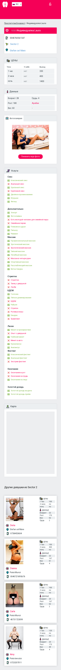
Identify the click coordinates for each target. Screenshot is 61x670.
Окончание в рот (18, 372)
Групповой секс (17, 191)
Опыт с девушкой (18, 333)
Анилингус (15, 347)
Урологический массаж (21, 248)
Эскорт (14, 212)
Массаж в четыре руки (21, 258)
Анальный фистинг (19, 358)
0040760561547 (17, 38)
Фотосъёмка (16, 216)
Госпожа (14, 294)
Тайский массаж (18, 251)
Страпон (14, 308)
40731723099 (16, 619)
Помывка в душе (18, 227)
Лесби (13, 287)
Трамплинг (15, 319)
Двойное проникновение (21, 194)
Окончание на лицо (19, 380)
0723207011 (16, 662)
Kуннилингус (16, 344)
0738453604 (16, 533)
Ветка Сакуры (17, 269)
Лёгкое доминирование (21, 298)
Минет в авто (17, 340)
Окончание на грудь (19, 376)
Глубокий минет (17, 337)
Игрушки (14, 198)
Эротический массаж (20, 244)
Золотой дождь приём (20, 394)
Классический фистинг (20, 354)
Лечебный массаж (19, 255)
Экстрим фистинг (18, 361)
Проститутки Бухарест (14, 23)
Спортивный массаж (20, 262)
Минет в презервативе (21, 330)
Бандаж (14, 315)
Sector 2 (14, 44)
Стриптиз (15, 280)
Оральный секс (17, 187)
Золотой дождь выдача (21, 391)
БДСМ (13, 301)
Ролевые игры (17, 312)
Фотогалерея (15, 118)
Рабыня (14, 305)
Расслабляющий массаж (21, 265)
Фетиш (14, 201)
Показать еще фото (30, 156)
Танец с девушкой (18, 283)
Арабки (35, 103)
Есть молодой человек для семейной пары (29, 220)
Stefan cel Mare (17, 50)
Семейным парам (18, 223)
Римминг (14, 234)
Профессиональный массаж (23, 241)
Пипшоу (14, 230)
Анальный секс (17, 184)
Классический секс (19, 180)
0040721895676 (17, 576)
